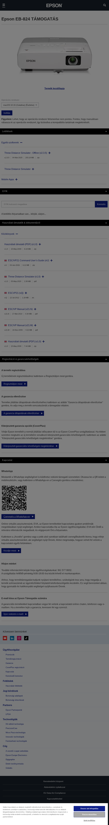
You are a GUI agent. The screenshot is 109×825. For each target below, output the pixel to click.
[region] (54, 814)
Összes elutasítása (89, 814)
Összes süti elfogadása (89, 808)
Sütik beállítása (89, 820)
